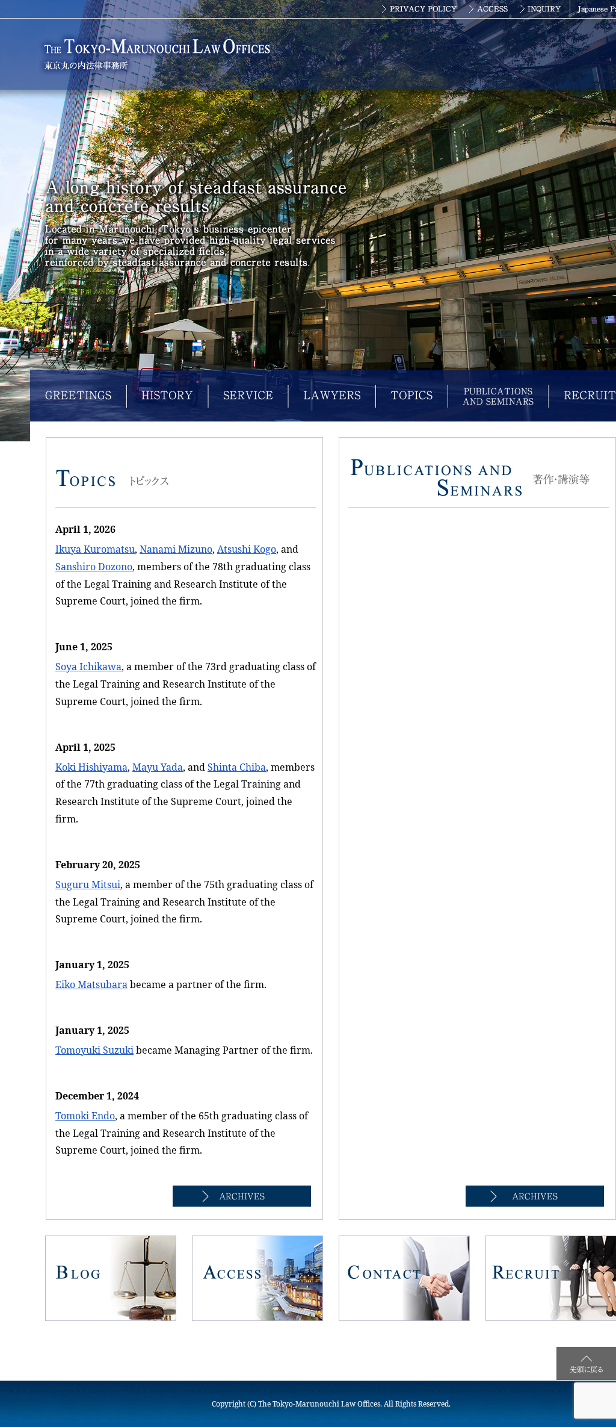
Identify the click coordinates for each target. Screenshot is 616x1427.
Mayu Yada (157, 767)
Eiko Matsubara (91, 984)
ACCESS (489, 9)
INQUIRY (542, 9)
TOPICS (411, 396)
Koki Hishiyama (91, 767)
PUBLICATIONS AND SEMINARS (498, 396)
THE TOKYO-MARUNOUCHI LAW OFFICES (159, 54)
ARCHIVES (242, 1196)
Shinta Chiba (237, 767)
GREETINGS (78, 396)
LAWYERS (331, 396)
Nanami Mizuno (176, 549)
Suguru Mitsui (87, 884)
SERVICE (248, 396)
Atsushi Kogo (246, 549)
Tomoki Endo (85, 1115)
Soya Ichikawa (88, 666)
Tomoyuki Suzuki (94, 1050)
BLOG (110, 1278)
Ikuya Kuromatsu (95, 549)
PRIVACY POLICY (418, 9)
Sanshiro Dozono (93, 566)
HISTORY (167, 396)
